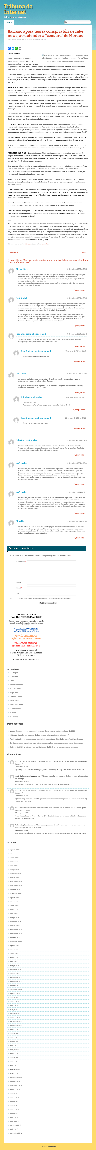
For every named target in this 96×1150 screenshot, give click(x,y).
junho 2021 (14, 1061)
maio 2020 (14, 1101)
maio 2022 (14, 1041)
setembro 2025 (16, 894)
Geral (12, 681)
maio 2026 (14, 862)
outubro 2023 (15, 985)
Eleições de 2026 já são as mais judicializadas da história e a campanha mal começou (44, 747)
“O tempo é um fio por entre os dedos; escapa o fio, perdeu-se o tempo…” (39, 735)
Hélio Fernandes (16, 685)
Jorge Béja (14, 693)
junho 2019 (14, 1109)
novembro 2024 (16, 934)
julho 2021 (14, 1057)
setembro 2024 (16, 942)
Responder (81, 290)
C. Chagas (14, 673)
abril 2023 (14, 1005)
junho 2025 (14, 906)
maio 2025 (14, 910)
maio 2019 (14, 1113)
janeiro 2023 (15, 1017)
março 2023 (14, 1009)
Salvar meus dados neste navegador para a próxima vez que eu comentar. (45, 598)
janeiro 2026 (15, 878)
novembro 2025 (16, 886)
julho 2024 (14, 950)
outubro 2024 (15, 938)
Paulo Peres (14, 701)
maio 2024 (14, 958)
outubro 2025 (15, 890)
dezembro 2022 (16, 1021)
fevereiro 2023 (15, 1013)
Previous (13, 253)
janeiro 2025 (15, 926)
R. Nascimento (15, 709)
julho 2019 (14, 1105)
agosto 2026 (15, 850)
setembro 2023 (16, 989)
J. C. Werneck (15, 689)
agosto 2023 (15, 993)
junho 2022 (14, 1037)
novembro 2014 (16, 1133)
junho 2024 (14, 954)
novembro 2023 (16, 981)
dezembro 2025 (16, 882)
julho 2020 (14, 1093)
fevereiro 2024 (15, 970)
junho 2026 (14, 858)
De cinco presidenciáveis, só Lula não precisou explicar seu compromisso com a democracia (46, 743)
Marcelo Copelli (16, 697)
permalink (45, 244)
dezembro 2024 (16, 930)
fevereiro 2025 (15, 922)
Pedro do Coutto (16, 705)
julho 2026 (14, 854)
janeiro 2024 (15, 974)
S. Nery (13, 713)
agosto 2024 (15, 946)
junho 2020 (14, 1097)
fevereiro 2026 (15, 874)
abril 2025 (14, 914)
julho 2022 (14, 1033)
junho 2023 (14, 1001)
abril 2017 (14, 1129)
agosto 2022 (15, 1029)
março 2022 (14, 1049)
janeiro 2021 (15, 1073)
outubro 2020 (15, 1081)
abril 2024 (14, 962)
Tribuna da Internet (18, 9)
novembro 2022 (16, 1025)
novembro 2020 (16, 1077)
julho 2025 (14, 902)
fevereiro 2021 (15, 1069)
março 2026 (14, 870)
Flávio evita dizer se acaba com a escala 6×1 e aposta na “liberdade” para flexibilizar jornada (46, 739)
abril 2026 (14, 866)
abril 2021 (14, 1065)
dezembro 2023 (16, 977)
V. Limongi (14, 717)
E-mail (19, 588)
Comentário (21, 562)
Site (17, 593)
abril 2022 (14, 1045)
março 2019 (14, 1121)
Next (85, 253)
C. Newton (28, 244)
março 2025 (14, 918)
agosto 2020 (15, 1089)
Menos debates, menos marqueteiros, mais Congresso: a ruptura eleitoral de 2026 (42, 731)
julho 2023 (14, 997)
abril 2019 (14, 1117)
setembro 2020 (16, 1085)
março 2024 (14, 966)
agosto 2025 (15, 898)
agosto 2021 (15, 1053)
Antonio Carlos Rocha (24, 761)
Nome (19, 582)
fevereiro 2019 (15, 1125)
